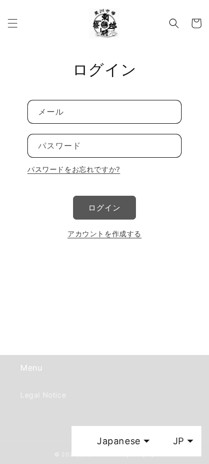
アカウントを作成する (104, 233)
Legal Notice (43, 394)
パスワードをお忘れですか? (73, 169)
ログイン (104, 207)
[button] (13, 23)
